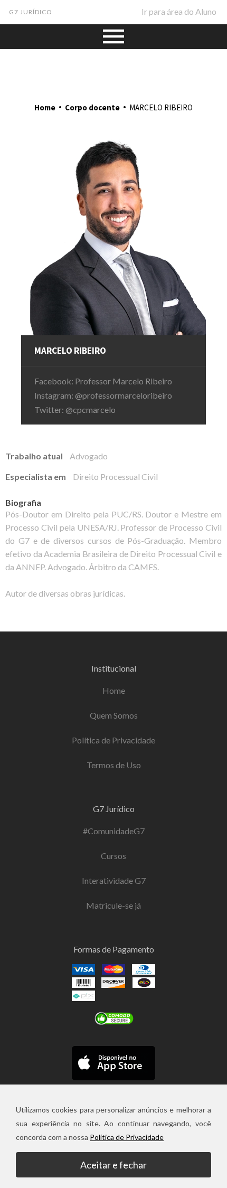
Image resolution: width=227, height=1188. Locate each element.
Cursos (113, 856)
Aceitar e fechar (113, 1165)
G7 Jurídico (30, 12)
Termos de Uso (114, 765)
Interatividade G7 (114, 880)
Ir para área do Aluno (178, 11)
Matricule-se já (113, 905)
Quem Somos (114, 715)
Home (44, 107)
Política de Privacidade (113, 740)
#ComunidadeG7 (114, 831)
